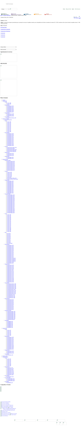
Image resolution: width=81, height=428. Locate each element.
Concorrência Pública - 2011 (10, 207)
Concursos (6, 146)
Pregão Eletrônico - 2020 (10, 133)
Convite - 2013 (9, 127)
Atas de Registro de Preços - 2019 (11, 287)
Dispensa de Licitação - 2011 (11, 170)
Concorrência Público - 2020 (11, 198)
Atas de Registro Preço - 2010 (11, 296)
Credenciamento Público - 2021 (11, 313)
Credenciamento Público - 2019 (11, 315)
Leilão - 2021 (9, 235)
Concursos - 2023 (9, 173)
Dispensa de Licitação (8, 160)
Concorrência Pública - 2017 (10, 201)
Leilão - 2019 (9, 237)
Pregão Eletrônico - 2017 (10, 136)
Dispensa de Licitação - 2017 (11, 167)
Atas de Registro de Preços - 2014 (11, 117)
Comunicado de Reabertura (5, 31)
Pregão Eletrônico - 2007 (10, 111)
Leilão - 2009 (9, 242)
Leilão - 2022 (9, 234)
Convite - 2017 (9, 123)
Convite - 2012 (9, 128)
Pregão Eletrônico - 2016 (10, 137)
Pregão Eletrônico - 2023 (10, 245)
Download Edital (4, 27)
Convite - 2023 (9, 214)
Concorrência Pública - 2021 (10, 197)
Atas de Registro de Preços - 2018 (11, 288)
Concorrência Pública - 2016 (10, 202)
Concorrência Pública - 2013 (10, 205)
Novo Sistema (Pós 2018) (8, 119)
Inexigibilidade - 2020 (10, 324)
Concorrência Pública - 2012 (10, 206)
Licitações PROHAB (6, 15)
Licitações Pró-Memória (6, 118)
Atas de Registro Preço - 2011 (11, 295)
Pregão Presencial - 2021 (10, 301)
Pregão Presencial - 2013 (10, 309)
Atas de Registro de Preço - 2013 (11, 293)
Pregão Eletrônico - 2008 (10, 110)
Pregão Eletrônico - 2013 (10, 140)
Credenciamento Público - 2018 (11, 316)
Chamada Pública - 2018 (10, 158)
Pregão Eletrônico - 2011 (10, 142)
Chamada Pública (7, 156)
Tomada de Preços (7, 112)
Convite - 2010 (9, 130)
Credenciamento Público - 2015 (11, 318)
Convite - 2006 (9, 231)
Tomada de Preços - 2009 (10, 278)
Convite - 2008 (9, 131)
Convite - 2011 (9, 129)
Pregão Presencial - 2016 (10, 306)
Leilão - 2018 (9, 238)
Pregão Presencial (7, 298)
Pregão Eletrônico (7, 132)
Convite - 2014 (9, 126)
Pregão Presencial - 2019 (10, 303)
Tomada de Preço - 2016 (10, 374)
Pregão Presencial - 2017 (10, 305)
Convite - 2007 (9, 230)
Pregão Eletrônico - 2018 (10, 135)
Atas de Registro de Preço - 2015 (11, 291)
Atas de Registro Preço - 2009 (11, 297)
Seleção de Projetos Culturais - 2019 (12, 147)
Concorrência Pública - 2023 (10, 195)
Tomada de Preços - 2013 (10, 153)
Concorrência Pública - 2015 (10, 203)
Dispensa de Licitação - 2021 (11, 164)
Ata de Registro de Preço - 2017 (11, 289)
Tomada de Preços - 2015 (10, 368)
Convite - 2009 (9, 228)
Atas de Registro (7, 116)
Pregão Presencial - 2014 (10, 308)
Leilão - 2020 (9, 236)
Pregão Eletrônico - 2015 (10, 138)
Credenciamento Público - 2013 (11, 317)
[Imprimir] (77, 17)
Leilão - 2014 (9, 240)
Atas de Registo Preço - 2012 (11, 294)
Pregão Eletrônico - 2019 (10, 134)
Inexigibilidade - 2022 (10, 322)
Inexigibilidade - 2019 (10, 325)
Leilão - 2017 (9, 239)
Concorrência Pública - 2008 (10, 210)
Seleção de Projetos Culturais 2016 (11, 150)
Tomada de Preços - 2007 (10, 114)
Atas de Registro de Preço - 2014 (11, 292)
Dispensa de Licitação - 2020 (11, 165)
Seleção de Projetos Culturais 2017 (11, 151)
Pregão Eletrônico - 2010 (10, 143)
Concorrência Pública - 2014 (10, 204)
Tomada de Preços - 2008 (10, 113)
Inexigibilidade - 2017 (10, 326)
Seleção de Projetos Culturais (11, 148)
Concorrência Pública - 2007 (10, 211)
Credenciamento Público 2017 (11, 319)
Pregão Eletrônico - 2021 (10, 247)
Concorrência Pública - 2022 (10, 196)
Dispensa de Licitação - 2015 (11, 168)
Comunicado (3, 33)
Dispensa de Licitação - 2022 (11, 163)
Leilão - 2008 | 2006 (9, 243)
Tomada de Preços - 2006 (10, 115)
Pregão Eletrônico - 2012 (10, 141)
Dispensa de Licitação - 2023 (11, 162)
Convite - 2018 (9, 122)
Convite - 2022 (9, 215)
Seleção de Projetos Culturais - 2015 (12, 149)
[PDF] (74, 17)
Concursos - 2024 (9, 172)
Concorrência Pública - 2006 (10, 212)
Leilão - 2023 (9, 233)
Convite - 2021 (9, 216)
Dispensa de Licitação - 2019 (11, 166)
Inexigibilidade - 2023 (10, 321)
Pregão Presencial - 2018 (10, 304)
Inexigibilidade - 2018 (10, 327)
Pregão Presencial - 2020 (10, 302)
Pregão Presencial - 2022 (10, 300)
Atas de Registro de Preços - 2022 (11, 284)
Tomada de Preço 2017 (10, 367)
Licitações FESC (5, 328)
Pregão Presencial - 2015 (10, 307)
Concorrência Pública (7, 193)
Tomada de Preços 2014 (10, 369)
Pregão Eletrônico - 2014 (10, 139)
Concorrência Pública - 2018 (10, 200)
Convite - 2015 (9, 125)
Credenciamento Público (8, 310)
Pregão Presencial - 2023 (10, 299)
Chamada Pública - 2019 (10, 157)
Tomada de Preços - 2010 (10, 277)
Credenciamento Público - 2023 (11, 311)
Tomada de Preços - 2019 (10, 155)
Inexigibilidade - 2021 (10, 323)
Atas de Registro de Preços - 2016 (11, 290)
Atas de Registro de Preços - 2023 (11, 283)
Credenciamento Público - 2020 (11, 314)
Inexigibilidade (7, 320)
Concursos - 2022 (9, 174)
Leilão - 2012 (9, 241)
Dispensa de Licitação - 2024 (11, 161)
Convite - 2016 (9, 124)
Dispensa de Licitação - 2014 (11, 169)
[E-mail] (79, 18)
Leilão (5, 232)
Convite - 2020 (9, 217)
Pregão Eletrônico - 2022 (10, 246)
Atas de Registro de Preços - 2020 (11, 286)
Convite (6, 120)
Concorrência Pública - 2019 (10, 199)
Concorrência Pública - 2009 (10, 209)
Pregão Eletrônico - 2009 (10, 144)
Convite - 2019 (9, 121)
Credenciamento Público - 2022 (11, 312)
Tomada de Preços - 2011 (10, 276)
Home (1, 15)
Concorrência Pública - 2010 (10, 208)
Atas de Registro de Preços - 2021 (11, 285)
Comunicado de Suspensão (5, 29)
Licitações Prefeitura (5, 159)
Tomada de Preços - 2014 (10, 154)
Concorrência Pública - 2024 (10, 194)
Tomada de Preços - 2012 (10, 370)
